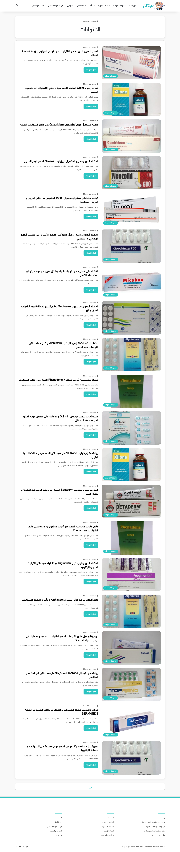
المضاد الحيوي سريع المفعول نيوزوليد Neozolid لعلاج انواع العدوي (61, 161)
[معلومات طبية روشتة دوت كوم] (153, 5)
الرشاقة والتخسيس (55, 5)
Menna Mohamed (89, 47)
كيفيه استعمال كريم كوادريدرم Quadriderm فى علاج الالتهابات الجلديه (59, 124)
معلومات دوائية (119, 5)
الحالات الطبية (104, 5)
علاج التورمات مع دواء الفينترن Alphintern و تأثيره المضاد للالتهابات (60, 600)
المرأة (92, 5)
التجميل (70, 5)
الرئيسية (133, 5)
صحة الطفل (81, 5)
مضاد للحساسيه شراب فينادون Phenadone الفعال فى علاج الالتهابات (58, 380)
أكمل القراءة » (91, 70)
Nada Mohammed (89, 706)
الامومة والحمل (38, 5)
